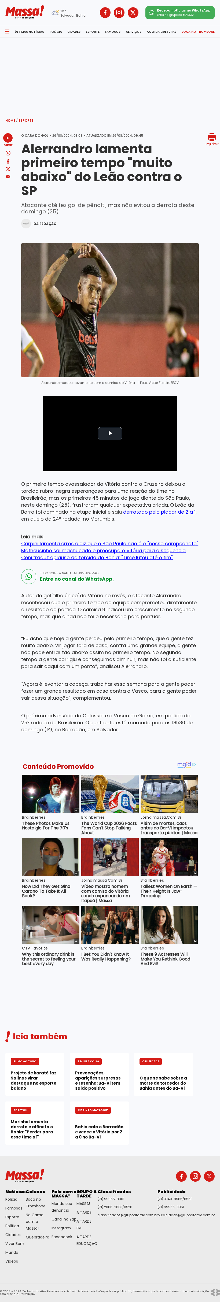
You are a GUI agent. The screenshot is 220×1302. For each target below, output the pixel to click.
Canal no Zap (64, 1219)
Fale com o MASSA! (64, 1194)
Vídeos (11, 1261)
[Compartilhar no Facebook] (8, 162)
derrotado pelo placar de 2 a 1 (159, 512)
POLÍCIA (56, 31)
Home (11, 120)
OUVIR (8, 145)
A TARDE (83, 1212)
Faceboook (62, 1237)
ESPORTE (93, 31)
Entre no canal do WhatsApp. (77, 579)
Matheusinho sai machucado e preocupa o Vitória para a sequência (103, 550)
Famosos (13, 1208)
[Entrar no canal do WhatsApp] (28, 576)
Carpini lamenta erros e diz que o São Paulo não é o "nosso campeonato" (109, 543)
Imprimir (212, 143)
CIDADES (73, 31)
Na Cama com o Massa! (34, 1221)
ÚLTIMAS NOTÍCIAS (29, 31)
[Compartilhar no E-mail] (8, 176)
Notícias (15, 1192)
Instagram (61, 1228)
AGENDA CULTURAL (161, 31)
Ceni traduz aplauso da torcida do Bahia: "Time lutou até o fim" (97, 557)
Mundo (11, 1252)
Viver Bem (14, 1243)
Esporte (26, 120)
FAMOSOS (112, 31)
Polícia (11, 1199)
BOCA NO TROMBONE (198, 31)
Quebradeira (37, 1237)
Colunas (35, 1192)
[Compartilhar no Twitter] (8, 169)
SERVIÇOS (133, 31)
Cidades (13, 1234)
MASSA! (83, 1203)
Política (12, 1226)
